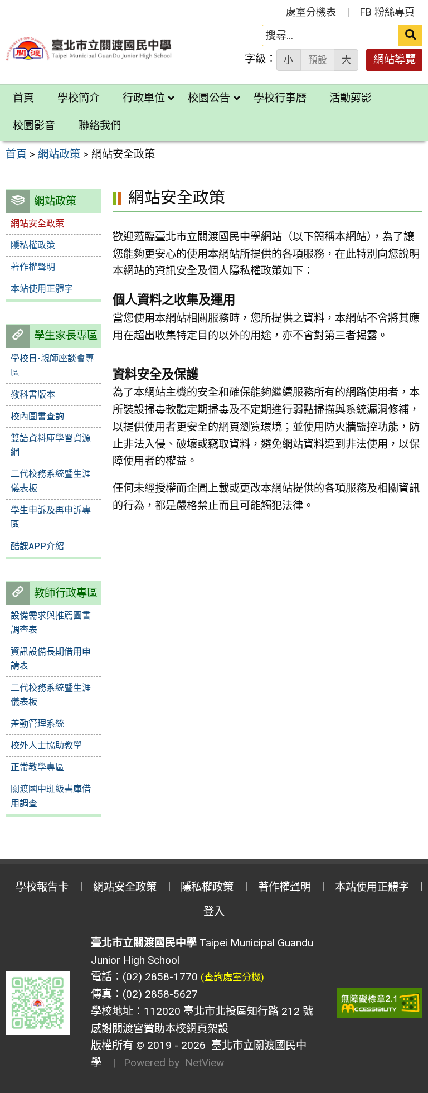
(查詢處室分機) (232, 977)
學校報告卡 (42, 887)
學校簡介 (78, 97)
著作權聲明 (33, 267)
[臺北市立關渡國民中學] (89, 49)
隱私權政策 (33, 245)
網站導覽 (394, 59)
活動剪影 (350, 97)
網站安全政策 (125, 887)
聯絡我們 (100, 125)
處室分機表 (311, 12)
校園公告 (209, 97)
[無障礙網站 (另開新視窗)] (380, 1003)
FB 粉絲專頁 (387, 12)
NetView (204, 1062)
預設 (317, 59)
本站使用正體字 (42, 288)
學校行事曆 (280, 97)
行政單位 (144, 97)
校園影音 (34, 125)
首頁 (23, 97)
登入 (214, 911)
